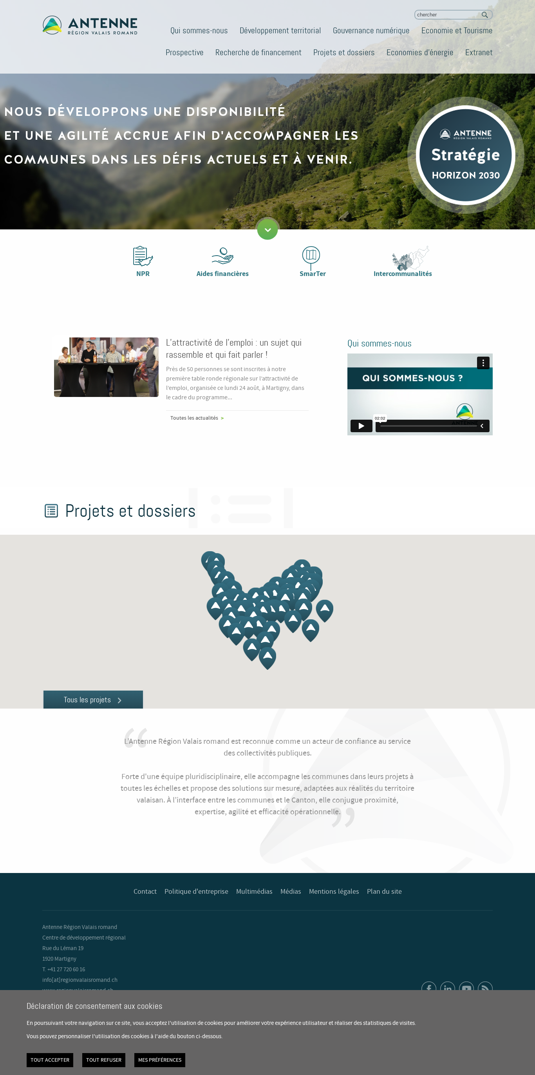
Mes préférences (159, 1060)
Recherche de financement (258, 52)
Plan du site (384, 891)
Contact (145, 891)
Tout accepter (50, 1060)
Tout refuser (103, 1060)
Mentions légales (334, 891)
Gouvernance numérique (371, 30)
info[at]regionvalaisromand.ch (79, 980)
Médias (290, 891)
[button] (280, 612)
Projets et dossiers (344, 52)
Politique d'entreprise (196, 891)
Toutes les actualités (194, 418)
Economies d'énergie (420, 52)
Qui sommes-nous (199, 30)
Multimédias (254, 891)
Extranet (479, 52)
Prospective (185, 52)
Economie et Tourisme (457, 30)
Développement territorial (280, 30)
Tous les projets (87, 699)
